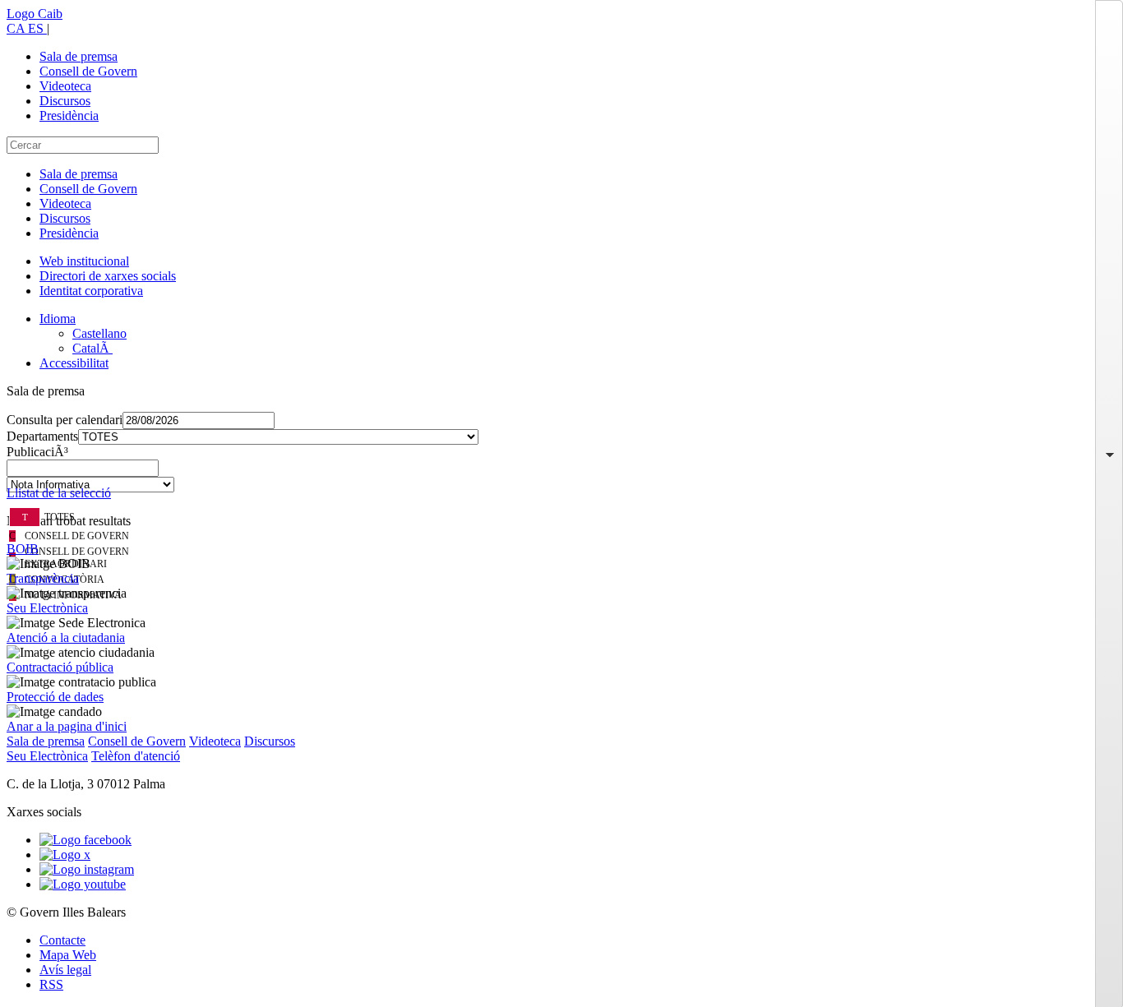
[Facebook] (85, 840)
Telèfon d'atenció (135, 756)
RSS (51, 984)
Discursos (64, 101)
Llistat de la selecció (59, 493)
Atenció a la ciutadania (66, 637)
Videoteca (65, 86)
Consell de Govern (88, 71)
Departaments (42, 436)
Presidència (69, 115)
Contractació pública (60, 667)
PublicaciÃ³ (37, 452)
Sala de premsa (78, 56)
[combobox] (561, 473)
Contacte (62, 940)
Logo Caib (34, 14)
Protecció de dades (55, 697)
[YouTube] (82, 884)
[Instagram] (86, 869)
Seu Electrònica (47, 608)
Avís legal (65, 970)
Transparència (43, 578)
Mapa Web (67, 955)
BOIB (23, 549)
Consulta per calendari (64, 420)
